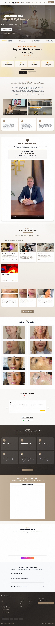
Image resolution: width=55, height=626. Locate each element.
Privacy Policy (44, 623)
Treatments (22, 2)
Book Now (50, 2)
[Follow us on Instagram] (2, 601)
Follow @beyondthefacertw (28, 557)
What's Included (32, 72)
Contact (21, 606)
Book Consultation (18, 29)
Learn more (14, 259)
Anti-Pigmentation (30, 601)
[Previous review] (7, 407)
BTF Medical (33, 2)
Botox (29, 598)
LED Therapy (22, 601)
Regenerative (22, 603)
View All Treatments (27, 311)
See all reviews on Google (27, 417)
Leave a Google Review (28, 420)
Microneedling (30, 600)
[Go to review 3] (26, 414)
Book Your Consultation (27, 469)
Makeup (40, 2)
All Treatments (22, 598)
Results (44, 2)
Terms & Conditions (51, 623)
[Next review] (48, 407)
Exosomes (28, 2)
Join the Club (22, 72)
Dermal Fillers (22, 600)
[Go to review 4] (28, 414)
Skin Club (17, 2)
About (37, 2)
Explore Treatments (6, 29)
